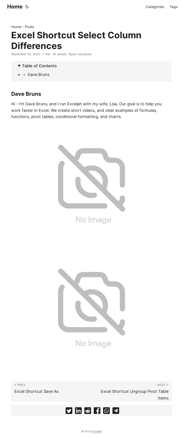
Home (15, 6)
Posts (29, 26)
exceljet (97, 431)
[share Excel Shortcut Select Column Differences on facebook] (97, 411)
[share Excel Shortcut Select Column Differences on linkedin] (78, 411)
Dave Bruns (38, 74)
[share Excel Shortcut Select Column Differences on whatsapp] (106, 411)
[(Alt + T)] (27, 6)
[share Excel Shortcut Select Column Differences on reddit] (87, 411)
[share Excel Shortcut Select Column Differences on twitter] (69, 411)
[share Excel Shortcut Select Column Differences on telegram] (115, 411)
